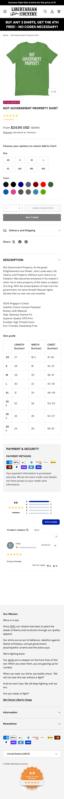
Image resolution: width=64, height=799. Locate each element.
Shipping (7, 132)
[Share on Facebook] (20, 242)
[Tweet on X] (14, 242)
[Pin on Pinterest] (26, 242)
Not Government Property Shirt (25, 35)
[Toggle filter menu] (56, 536)
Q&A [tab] (36, 530)
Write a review (51, 522)
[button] (59, 11)
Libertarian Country (19, 764)
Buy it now (32, 217)
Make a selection (43, 208)
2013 (12, 626)
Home (5, 35)
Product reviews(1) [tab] (17, 530)
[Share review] (55, 545)
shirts (11, 660)
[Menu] (5, 11)
